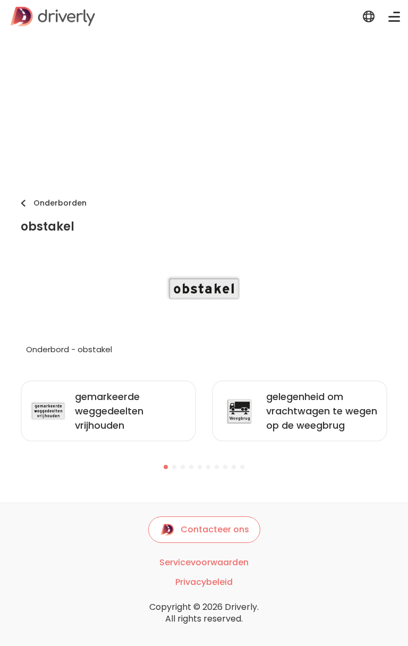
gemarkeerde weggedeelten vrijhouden (109, 411)
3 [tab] (183, 467)
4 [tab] (191, 467)
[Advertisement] (204, 112)
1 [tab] (166, 467)
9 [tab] (234, 467)
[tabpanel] (108, 410)
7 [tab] (217, 467)
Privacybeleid (204, 582)
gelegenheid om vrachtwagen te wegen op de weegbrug (321, 411)
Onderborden (60, 203)
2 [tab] (174, 467)
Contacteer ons (215, 529)
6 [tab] (208, 467)
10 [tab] (242, 467)
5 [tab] (200, 467)
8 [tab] (225, 467)
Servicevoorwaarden (204, 562)
